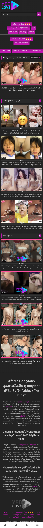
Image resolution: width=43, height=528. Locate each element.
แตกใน (31, 32)
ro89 (32, 515)
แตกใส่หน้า (13, 32)
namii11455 (6, 50)
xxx (33, 28)
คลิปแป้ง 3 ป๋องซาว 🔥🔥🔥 (21, 39)
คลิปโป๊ (22, 416)
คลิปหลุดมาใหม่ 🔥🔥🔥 (21, 24)
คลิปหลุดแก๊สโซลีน (21, 43)
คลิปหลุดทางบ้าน (24, 445)
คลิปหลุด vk (12, 28)
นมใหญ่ (23, 32)
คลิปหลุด (9, 406)
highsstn (25, 50)
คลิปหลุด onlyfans (24, 402)
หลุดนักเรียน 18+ (28, 517)
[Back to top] (37, 522)
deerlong (16, 50)
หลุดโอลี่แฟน (24, 28)
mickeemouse (37, 50)
